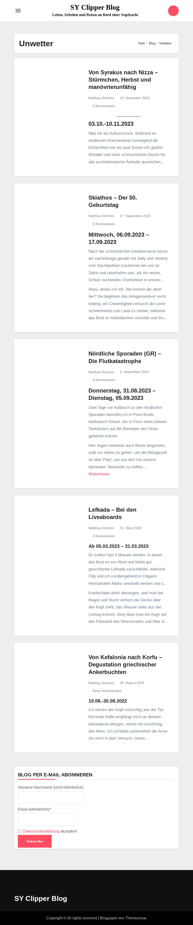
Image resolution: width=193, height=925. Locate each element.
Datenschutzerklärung (41, 831)
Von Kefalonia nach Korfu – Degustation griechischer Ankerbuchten (125, 664)
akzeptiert (49, 831)
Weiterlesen (98, 474)
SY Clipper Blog (95, 7)
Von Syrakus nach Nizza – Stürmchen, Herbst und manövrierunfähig (123, 79)
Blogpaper (108, 918)
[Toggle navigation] (18, 10)
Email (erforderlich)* (34, 809)
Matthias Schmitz (101, 98)
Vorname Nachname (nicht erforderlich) (50, 787)
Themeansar (135, 918)
